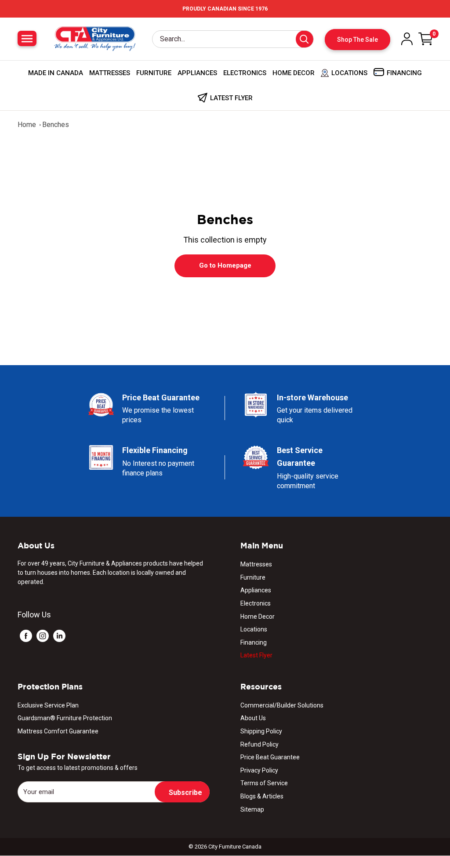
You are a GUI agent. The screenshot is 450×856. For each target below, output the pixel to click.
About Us (253, 718)
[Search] (304, 39)
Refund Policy (259, 744)
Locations (253, 629)
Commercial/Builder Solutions (281, 705)
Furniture (153, 73)
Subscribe (185, 792)
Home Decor (293, 73)
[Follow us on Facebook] (26, 635)
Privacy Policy (259, 770)
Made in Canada (55, 73)
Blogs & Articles (261, 796)
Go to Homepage (225, 265)
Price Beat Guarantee (270, 757)
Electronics (244, 73)
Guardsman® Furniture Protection (65, 718)
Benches (55, 124)
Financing (253, 642)
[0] (425, 39)
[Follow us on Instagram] (42, 635)
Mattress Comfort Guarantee (58, 731)
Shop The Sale (357, 39)
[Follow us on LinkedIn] (59, 635)
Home (27, 124)
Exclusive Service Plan (48, 705)
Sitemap (252, 809)
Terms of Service (264, 783)
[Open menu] (27, 38)
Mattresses (109, 73)
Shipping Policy (261, 731)
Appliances (197, 73)
